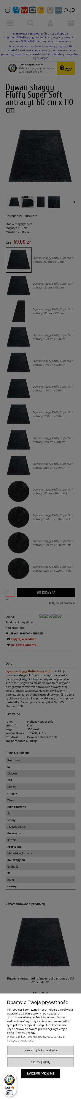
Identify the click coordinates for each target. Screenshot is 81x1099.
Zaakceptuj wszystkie (40, 1073)
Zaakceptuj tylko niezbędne (40, 1050)
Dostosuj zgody (40, 1062)
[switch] (9, 1092)
